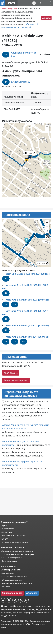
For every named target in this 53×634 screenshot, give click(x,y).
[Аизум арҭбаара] (47, 222)
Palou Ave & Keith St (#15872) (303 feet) (27, 299)
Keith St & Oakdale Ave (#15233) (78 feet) (27, 273)
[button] (34, 3)
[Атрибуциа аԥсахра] (47, 263)
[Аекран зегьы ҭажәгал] (47, 237)
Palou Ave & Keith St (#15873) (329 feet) (27, 325)
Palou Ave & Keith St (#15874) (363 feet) (27, 336)
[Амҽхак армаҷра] (47, 227)
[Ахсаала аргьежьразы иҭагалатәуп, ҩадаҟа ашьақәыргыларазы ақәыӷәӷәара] (47, 231)
